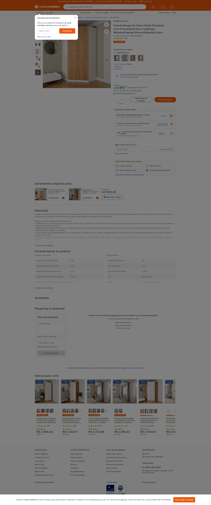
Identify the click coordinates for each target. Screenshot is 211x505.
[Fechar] (75, 17)
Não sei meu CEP (44, 37)
